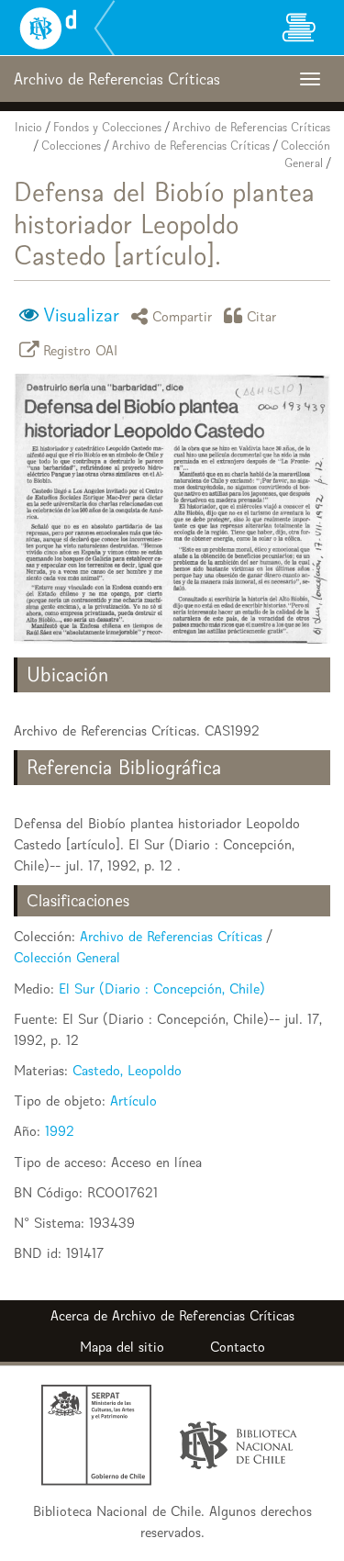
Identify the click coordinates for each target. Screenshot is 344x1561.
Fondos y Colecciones (107, 127)
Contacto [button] (237, 1346)
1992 (59, 1131)
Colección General (67, 957)
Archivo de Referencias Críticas (251, 127)
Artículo (133, 1100)
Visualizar (81, 315)
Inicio (28, 127)
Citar (262, 315)
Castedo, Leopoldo (127, 1070)
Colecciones (71, 145)
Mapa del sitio (122, 1346)
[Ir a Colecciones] (298, 27)
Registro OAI (81, 349)
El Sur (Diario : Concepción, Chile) (162, 988)
